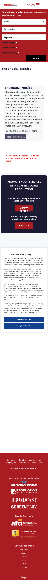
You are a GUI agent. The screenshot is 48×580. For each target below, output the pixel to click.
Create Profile (24, 209)
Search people (8, 42)
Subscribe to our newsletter (24, 468)
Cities (24, 564)
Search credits (8, 47)
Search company (9, 53)
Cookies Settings (24, 319)
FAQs (24, 557)
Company (24, 567)
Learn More (24, 225)
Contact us (24, 549)
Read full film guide (16, 136)
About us (24, 553)
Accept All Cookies (24, 326)
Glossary (24, 560)
